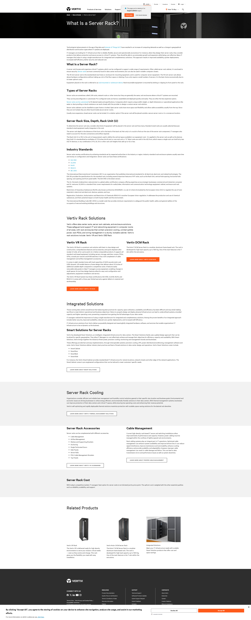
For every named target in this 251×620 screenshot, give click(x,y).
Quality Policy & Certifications (110, 596)
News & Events (77, 15)
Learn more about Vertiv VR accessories (85, 465)
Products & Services (94, 9)
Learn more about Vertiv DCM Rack (143, 259)
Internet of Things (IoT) (113, 47)
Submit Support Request (138, 598)
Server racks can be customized (77, 102)
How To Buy (172, 9)
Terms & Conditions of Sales (109, 598)
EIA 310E (74, 160)
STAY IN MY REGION (141, 15)
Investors (165, 4)
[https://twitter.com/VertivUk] (71, 595)
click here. (41, 617)
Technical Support (136, 593)
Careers (164, 598)
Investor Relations (166, 601)
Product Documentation (108, 593)
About (68, 15)
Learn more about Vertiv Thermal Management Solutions (92, 414)
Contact (173, 4)
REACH (73, 168)
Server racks (82, 71)
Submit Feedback (136, 601)
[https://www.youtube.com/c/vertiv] (77, 595)
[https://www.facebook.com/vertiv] (68, 595)
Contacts (134, 604)
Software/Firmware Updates (139, 596)
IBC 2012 (74, 170)
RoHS (73, 165)
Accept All (221, 610)
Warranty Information (107, 601)
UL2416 (73, 163)
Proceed (129, 15)
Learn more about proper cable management (147, 460)
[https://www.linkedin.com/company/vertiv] (74, 595)
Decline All (174, 610)
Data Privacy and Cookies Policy (84, 600)
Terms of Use (70, 600)
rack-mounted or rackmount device (111, 82)
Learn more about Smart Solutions (83, 370)
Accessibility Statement (73, 602)
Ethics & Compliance (167, 604)
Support (117, 9)
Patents (104, 604)
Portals (156, 4)
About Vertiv (165, 593)
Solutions (108, 9)
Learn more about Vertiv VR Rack (82, 289)
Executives (164, 596)
